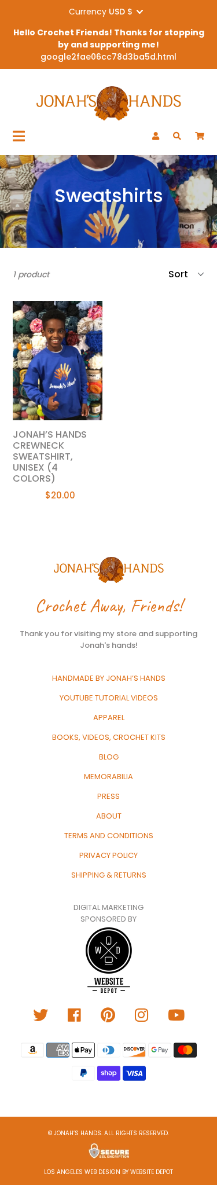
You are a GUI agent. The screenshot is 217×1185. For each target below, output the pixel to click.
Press (108, 796)
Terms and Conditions (108, 835)
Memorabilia (108, 776)
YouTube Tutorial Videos (109, 697)
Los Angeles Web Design (82, 1172)
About (109, 815)
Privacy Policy (108, 855)
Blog (109, 756)
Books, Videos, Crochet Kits (108, 737)
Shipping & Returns (108, 875)
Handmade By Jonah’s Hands (108, 678)
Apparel (108, 717)
